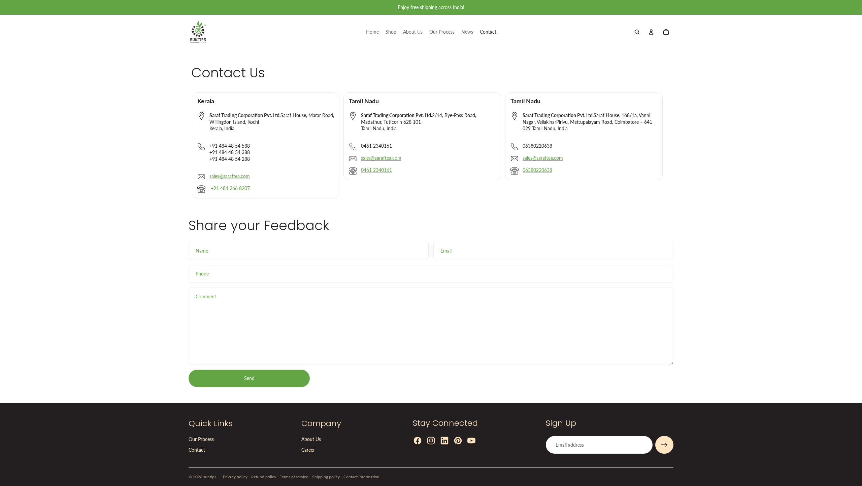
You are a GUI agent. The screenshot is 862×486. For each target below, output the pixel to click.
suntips (209, 476)
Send (249, 378)
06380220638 (537, 170)
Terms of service (294, 476)
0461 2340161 (376, 170)
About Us (311, 439)
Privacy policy (235, 476)
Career (308, 450)
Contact (197, 450)
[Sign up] (664, 445)
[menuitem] (372, 32)
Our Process (201, 439)
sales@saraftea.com (229, 176)
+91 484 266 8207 (229, 188)
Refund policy (263, 476)
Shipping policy (326, 476)
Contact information (361, 476)
